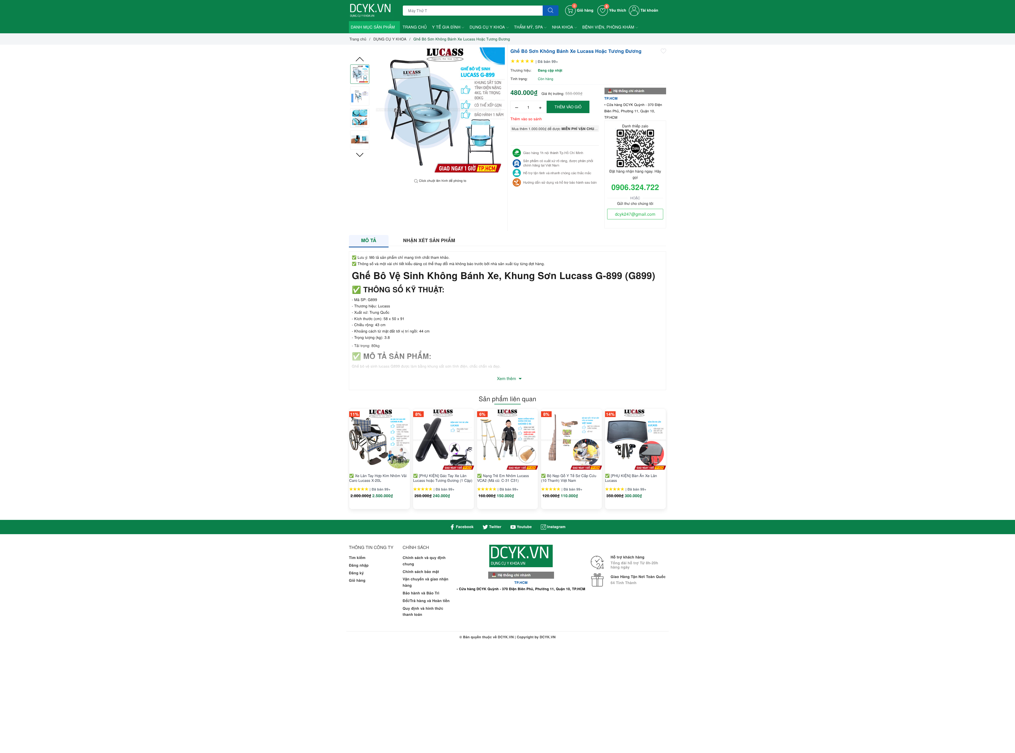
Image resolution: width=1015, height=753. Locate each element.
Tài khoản (648, 10)
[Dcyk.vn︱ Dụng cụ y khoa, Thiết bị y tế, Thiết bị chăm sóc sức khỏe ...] (371, 10)
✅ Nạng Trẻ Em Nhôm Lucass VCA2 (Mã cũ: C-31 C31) (503, 478)
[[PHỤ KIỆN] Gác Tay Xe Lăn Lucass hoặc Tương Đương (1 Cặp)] (443, 439)
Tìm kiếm (357, 557)
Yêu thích (616, 10)
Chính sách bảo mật (421, 571)
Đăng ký (356, 573)
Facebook (464, 526)
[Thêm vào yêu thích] (663, 50)
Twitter (494, 526)
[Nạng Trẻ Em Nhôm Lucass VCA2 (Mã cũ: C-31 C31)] (507, 439)
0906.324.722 (635, 186)
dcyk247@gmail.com (635, 214)
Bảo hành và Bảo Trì (421, 593)
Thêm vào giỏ (568, 106)
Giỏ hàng (357, 580)
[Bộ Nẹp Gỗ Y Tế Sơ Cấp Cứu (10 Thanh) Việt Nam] (571, 439)
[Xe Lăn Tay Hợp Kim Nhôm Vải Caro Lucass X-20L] (379, 439)
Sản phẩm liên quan (507, 398)
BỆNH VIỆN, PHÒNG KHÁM (608, 27)
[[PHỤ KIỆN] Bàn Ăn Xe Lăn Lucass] (635, 439)
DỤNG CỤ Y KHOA (487, 27)
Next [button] (360, 155)
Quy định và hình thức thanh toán (423, 611)
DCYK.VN (548, 636)
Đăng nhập (359, 565)
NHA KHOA (563, 27)
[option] (440, 111)
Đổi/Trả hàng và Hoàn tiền (426, 600)
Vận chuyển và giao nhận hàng (425, 582)
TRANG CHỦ (415, 27)
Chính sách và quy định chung (424, 561)
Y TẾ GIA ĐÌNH (447, 27)
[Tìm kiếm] (551, 10)
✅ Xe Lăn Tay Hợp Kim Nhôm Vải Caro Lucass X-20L (378, 478)
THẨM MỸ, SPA (529, 27)
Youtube (524, 526)
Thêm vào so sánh (526, 118)
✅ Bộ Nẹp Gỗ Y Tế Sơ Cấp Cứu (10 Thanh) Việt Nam (568, 478)
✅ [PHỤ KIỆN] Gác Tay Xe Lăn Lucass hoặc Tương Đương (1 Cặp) (442, 478)
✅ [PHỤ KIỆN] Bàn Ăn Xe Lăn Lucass (631, 478)
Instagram (555, 526)
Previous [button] (360, 59)
